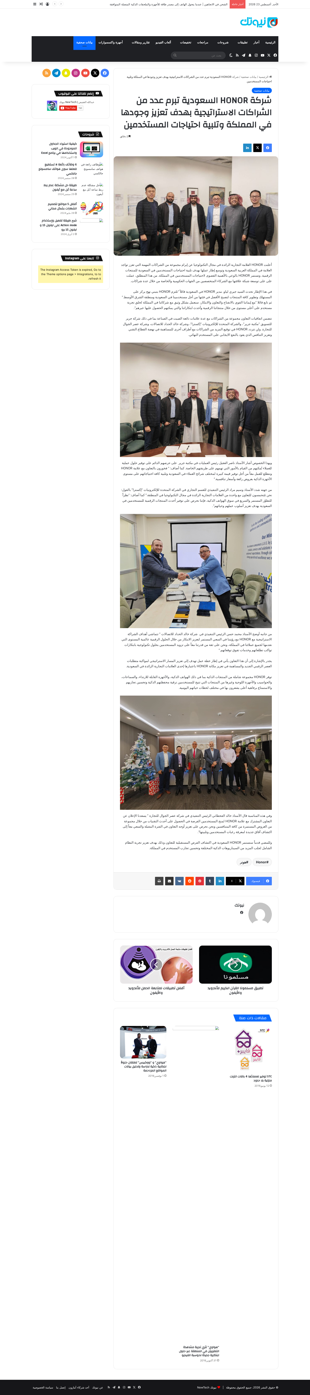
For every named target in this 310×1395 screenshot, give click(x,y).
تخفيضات (185, 42)
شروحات (223, 42)
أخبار (256, 42)
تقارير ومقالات (141, 42)
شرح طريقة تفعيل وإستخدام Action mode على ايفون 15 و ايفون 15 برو (58, 225)
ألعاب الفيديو (164, 42)
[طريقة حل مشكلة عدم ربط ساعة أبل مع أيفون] (91, 191)
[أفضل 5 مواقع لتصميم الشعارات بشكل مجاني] (91, 209)
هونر (243, 862)
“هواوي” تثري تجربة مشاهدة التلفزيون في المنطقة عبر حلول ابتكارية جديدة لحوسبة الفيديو (199, 1351)
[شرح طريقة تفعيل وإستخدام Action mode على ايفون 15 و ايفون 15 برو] (91, 226)
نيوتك (239, 905)
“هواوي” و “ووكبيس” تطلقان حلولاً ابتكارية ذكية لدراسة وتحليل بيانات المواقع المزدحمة (143, 1066)
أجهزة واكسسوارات (111, 42)
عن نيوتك (97, 1387)
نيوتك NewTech (207, 1387)
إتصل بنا (61, 1387)
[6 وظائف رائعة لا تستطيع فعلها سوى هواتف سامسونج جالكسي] (91, 170)
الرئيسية (270, 42)
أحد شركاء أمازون (79, 1387)
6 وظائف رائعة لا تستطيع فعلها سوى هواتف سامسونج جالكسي (58, 169)
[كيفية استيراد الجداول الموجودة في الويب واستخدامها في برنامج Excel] (91, 149)
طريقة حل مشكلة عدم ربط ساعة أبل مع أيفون (60, 188)
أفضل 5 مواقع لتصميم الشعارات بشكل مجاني (62, 206)
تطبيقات (243, 42)
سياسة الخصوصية (43, 1387)
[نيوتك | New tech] (259, 22)
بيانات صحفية (84, 42)
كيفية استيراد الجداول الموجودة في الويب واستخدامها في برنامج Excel (59, 148)
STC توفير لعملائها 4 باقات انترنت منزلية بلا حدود (251, 1078)
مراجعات (203, 42)
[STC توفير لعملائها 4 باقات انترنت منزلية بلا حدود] (248, 1049)
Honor (261, 862)
